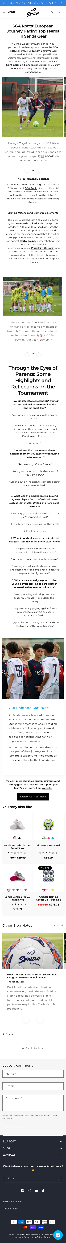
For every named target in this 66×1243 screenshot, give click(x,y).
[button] (7, 12)
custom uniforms (45, 719)
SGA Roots (15, 719)
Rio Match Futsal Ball (49, 845)
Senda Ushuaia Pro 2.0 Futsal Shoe (17, 898)
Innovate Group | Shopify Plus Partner (33, 1237)
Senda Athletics (24, 1234)
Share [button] (9, 1034)
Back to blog (35, 1048)
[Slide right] (39, 169)
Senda (16, 715)
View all (59, 925)
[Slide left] (27, 169)
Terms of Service (12, 1201)
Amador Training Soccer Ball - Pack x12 (48, 898)
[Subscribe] (58, 1178)
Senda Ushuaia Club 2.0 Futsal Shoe (17, 847)
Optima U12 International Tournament (29, 57)
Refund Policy (10, 1208)
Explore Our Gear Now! (33, 796)
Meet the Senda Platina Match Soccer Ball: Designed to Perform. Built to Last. (31, 976)
